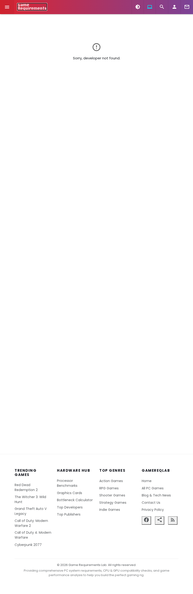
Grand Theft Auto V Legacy (31, 511)
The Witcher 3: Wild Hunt (30, 499)
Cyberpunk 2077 (28, 544)
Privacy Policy (153, 509)
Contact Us (151, 502)
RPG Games (109, 488)
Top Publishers (68, 514)
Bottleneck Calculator (75, 500)
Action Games (111, 481)
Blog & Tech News (156, 495)
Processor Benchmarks (67, 483)
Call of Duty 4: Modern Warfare (33, 535)
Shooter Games (112, 495)
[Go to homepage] (32, 6)
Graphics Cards (69, 493)
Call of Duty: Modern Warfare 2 (31, 523)
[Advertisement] (96, 386)
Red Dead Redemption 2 (26, 487)
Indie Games (109, 509)
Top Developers (70, 507)
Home (147, 481)
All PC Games (153, 488)
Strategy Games (112, 502)
